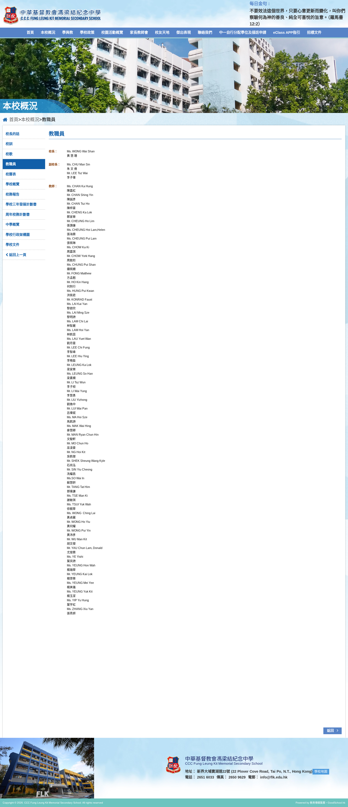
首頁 (30, 33)
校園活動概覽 (112, 33)
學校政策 (87, 33)
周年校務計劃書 (18, 214)
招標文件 (314, 33)
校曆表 (11, 174)
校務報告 (12, 194)
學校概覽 (12, 184)
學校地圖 (320, 771)
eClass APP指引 (286, 33)
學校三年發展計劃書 (21, 204)
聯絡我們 (205, 33)
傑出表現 (183, 33)
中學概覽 (12, 224)
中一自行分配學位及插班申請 (242, 33)
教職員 (11, 164)
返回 (331, 731)
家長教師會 (139, 33)
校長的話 (12, 134)
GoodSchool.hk (336, 802)
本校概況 (48, 33)
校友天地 (162, 33)
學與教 (67, 33)
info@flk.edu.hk (273, 777)
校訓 (9, 144)
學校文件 (12, 245)
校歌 (9, 154)
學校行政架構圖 (18, 235)
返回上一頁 (17, 255)
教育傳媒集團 (317, 802)
